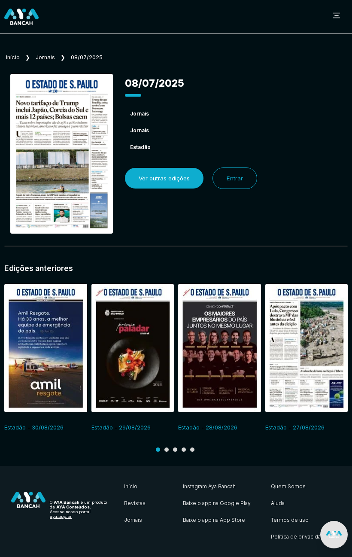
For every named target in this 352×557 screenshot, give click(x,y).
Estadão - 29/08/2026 (121, 427)
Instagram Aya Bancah (209, 486)
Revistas (135, 503)
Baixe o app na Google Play (217, 503)
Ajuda (278, 503)
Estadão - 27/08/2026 (295, 427)
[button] (158, 449)
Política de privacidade (299, 536)
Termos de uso (290, 520)
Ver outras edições (164, 178)
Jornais (45, 57)
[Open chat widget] (334, 534)
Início (13, 57)
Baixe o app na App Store (214, 520)
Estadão (140, 147)
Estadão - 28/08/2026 (207, 427)
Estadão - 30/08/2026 (34, 427)
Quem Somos (288, 486)
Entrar (235, 178)
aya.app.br (61, 516)
